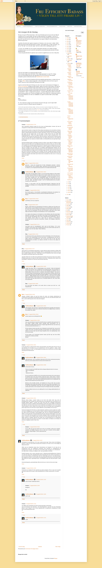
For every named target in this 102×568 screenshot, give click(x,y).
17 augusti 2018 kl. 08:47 (33, 204)
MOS (24, 80)
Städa (67, 205)
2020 (68, 48)
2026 (68, 37)
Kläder (67, 208)
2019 (68, 50)
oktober (69, 58)
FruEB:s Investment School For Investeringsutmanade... (70, 97)
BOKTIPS (69, 26)
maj (68, 185)
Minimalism (68, 211)
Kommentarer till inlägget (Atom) (31, 548)
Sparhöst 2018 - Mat (70, 77)
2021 (68, 46)
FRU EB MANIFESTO (52, 26)
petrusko (78, 71)
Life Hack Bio (70, 173)
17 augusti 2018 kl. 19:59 (34, 320)
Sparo (77, 50)
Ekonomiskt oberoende (68, 202)
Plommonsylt (78, 51)
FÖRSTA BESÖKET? (28, 26)
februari (69, 190)
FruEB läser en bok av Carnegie (70, 83)
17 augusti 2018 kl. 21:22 (31, 503)
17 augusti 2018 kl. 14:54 (31, 468)
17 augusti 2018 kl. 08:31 (31, 344)
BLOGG (19, 26)
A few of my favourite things (69, 132)
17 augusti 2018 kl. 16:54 (34, 485)
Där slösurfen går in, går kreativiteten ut (70, 170)
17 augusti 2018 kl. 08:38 (41, 364)
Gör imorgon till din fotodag (70, 122)
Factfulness (69, 179)
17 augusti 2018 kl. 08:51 (31, 398)
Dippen (68, 116)
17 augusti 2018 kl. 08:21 (33, 163)
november (70, 56)
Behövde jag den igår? (70, 154)
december (70, 53)
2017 (68, 194)
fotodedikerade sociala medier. (42, 76)
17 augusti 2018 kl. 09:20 (34, 426)
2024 (68, 41)
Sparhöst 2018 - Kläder (69, 70)
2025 (68, 39)
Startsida (40, 546)
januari (69, 192)
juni (68, 183)
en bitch (38, 109)
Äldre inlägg (57, 546)
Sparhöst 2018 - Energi (69, 73)
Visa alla (82, 77)
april (69, 187)
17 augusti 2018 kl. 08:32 (34, 190)
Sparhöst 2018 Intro (70, 80)
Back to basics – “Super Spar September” (79, 65)
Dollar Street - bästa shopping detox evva (70, 176)
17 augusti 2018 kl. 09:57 (37, 440)
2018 (68, 51)
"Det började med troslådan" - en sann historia (70, 142)
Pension (68, 224)
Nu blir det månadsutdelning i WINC (79, 73)
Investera (68, 204)
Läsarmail (68, 223)
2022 (68, 44)
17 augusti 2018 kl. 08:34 (41, 357)
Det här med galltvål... (69, 157)
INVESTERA (62, 26)
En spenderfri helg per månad (70, 128)
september (70, 60)
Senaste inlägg (22, 546)
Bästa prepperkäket (70, 118)
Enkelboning (78, 63)
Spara (67, 199)
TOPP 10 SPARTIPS (40, 26)
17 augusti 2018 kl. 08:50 (33, 283)
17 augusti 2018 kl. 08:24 (41, 171)
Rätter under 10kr (70, 146)
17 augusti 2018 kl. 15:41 (41, 479)
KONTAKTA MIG (78, 26)
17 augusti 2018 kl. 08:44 (33, 314)
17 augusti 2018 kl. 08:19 (30, 294)
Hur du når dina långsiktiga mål (70, 161)
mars (69, 188)
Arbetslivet (68, 221)
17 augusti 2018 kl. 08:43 (33, 198)
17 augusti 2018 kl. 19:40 (41, 494)
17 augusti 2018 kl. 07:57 (29, 248)
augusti (69, 63)
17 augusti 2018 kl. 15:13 (33, 234)
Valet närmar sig (79, 58)
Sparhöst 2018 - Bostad (69, 66)
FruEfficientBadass (29, 171)
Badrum (68, 214)
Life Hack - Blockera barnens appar (69, 137)
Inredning (68, 207)
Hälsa (67, 220)
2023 (68, 43)
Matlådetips (69, 125)
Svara (23, 158)
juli (68, 181)
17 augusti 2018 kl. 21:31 (41, 517)
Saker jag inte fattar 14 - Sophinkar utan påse (70, 150)
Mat (67, 210)
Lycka (67, 218)
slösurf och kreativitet (22, 86)
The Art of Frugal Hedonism (69, 217)
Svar (24, 160)
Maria (26, 163)
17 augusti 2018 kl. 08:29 (41, 266)
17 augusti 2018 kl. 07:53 (31, 124)
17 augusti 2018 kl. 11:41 (34, 224)
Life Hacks (68, 213)
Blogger (55, 558)
